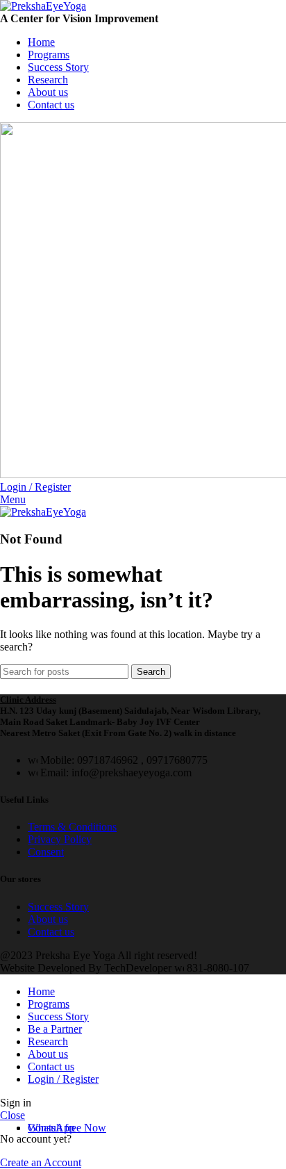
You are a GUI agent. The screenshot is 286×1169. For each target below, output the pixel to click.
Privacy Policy (60, 839)
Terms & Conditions (72, 827)
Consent (46, 852)
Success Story (58, 907)
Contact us (51, 932)
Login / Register (63, 1079)
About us (48, 919)
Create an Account (40, 1162)
